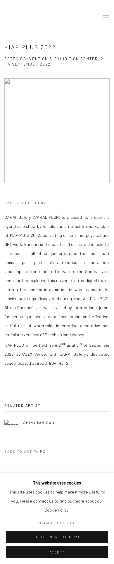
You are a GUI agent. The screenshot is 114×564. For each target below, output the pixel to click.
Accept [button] (57, 552)
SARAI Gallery (30, 17)
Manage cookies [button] (57, 522)
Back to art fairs (25, 451)
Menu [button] (105, 17)
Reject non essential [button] (57, 537)
